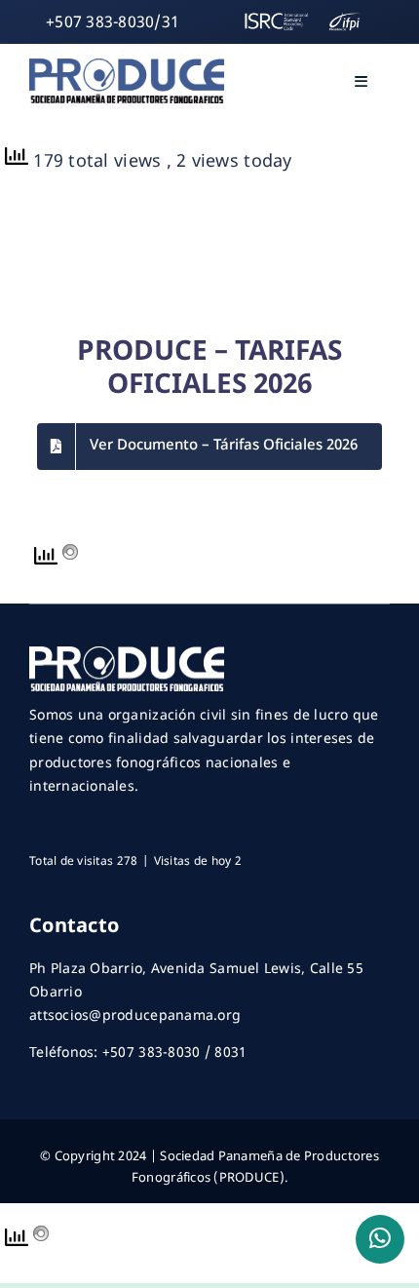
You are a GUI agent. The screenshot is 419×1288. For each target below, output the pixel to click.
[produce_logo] (126, 67)
